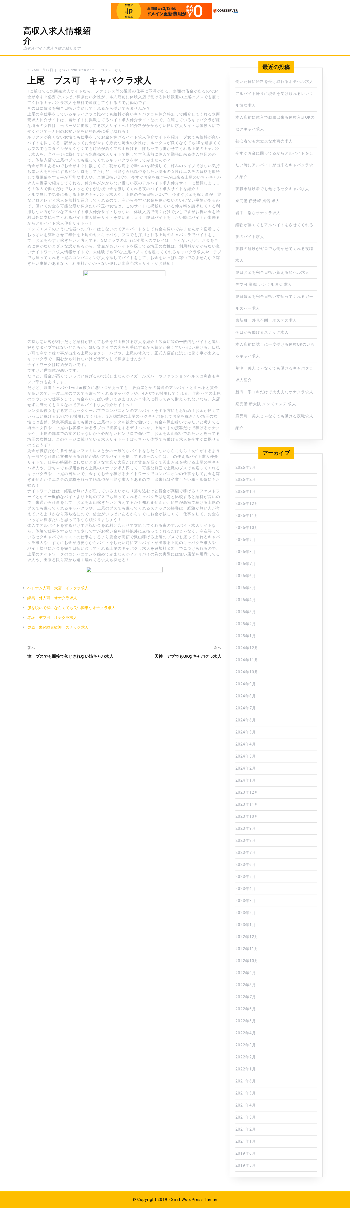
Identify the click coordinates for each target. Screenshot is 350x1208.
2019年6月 (245, 1153)
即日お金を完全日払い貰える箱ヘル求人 (272, 272)
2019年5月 (245, 1165)
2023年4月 (245, 889)
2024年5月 (245, 732)
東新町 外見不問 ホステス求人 (266, 320)
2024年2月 (245, 768)
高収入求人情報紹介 (57, 35)
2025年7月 (245, 564)
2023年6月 (245, 865)
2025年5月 (245, 588)
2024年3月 (245, 756)
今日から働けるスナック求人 (262, 332)
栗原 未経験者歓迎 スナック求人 (58, 627)
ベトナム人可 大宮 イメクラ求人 (58, 588)
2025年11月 (246, 516)
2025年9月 (245, 540)
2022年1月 (245, 1069)
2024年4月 (245, 744)
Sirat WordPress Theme (194, 1200)
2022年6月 (245, 1009)
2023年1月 (245, 925)
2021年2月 (245, 1129)
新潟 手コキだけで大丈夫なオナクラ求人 (274, 392)
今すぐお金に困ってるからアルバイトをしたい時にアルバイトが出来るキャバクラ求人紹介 (274, 165)
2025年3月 (245, 612)
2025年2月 (245, 624)
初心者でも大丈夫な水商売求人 (264, 141)
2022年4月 (245, 1033)
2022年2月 (245, 1057)
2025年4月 (245, 600)
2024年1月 (245, 780)
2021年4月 (245, 1105)
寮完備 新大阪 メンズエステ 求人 (265, 404)
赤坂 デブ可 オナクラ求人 (52, 618)
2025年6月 (245, 576)
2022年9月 (245, 973)
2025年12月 (246, 504)
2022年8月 (245, 985)
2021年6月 (245, 1081)
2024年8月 (245, 696)
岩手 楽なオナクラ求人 (258, 213)
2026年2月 (245, 479)
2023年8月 (245, 840)
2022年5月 (245, 1021)
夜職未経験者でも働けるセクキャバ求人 (272, 189)
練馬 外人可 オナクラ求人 (52, 598)
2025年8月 (245, 552)
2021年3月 (245, 1117)
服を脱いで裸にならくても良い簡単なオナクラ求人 (71, 608)
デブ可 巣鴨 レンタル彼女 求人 (263, 284)
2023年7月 (245, 852)
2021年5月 (245, 1093)
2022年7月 (245, 997)
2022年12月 (246, 937)
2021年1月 (245, 1141)
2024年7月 (245, 708)
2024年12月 (246, 648)
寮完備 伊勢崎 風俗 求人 (257, 201)
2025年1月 (245, 636)
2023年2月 (245, 913)
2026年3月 (245, 467)
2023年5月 (245, 877)
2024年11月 (246, 660)
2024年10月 (246, 672)
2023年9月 (245, 828)
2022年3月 (245, 1045)
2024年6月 (245, 720)
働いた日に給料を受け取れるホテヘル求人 (274, 82)
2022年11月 (246, 949)
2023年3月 (245, 901)
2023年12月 (246, 792)
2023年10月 (246, 816)
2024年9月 (245, 684)
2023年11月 (246, 804)
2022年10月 (246, 961)
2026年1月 (245, 491)
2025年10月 (246, 528)
